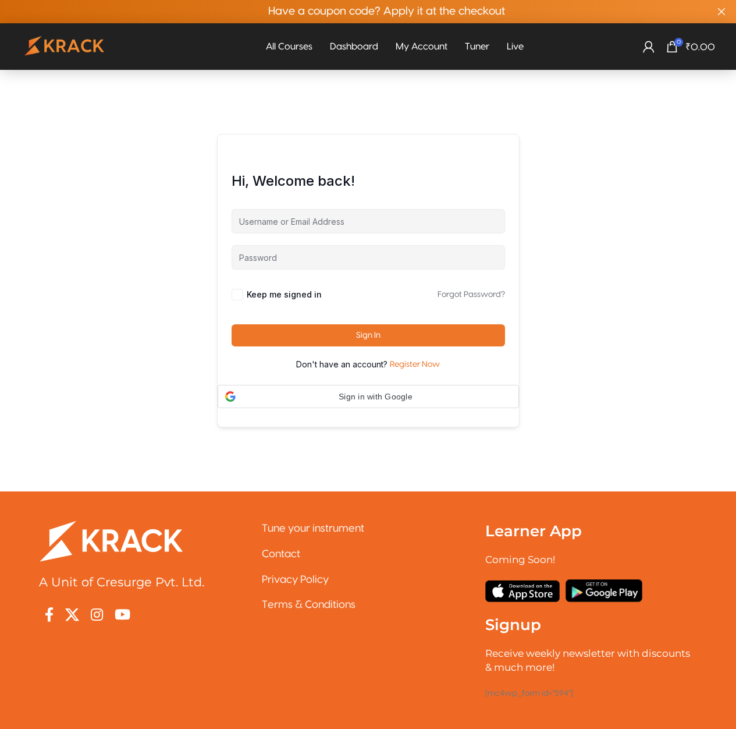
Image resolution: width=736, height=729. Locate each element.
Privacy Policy (295, 580)
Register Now (415, 364)
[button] (368, 396)
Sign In (368, 335)
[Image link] (111, 541)
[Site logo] (65, 47)
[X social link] (72, 615)
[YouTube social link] (122, 615)
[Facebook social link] (49, 615)
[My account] (648, 46)
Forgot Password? (471, 295)
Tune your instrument (313, 528)
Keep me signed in (284, 294)
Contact (281, 554)
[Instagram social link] (97, 615)
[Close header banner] (721, 11)
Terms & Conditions (308, 605)
